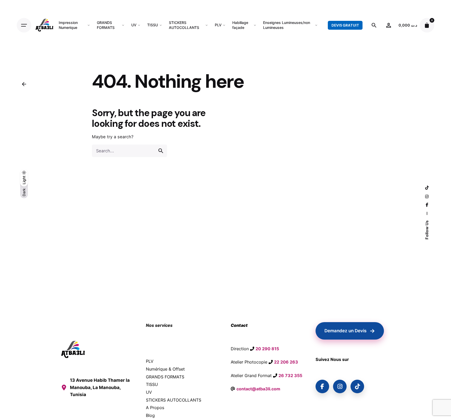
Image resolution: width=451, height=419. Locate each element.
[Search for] (129, 151)
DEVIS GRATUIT (345, 25)
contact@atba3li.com (258, 388)
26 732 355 (290, 375)
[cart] (427, 25)
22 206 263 (286, 362)
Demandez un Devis (349, 330)
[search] (161, 151)
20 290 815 (267, 348)
